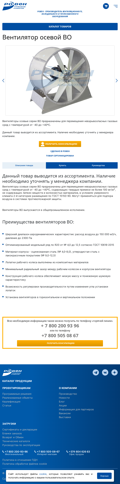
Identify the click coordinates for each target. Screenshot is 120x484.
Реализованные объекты (17, 397)
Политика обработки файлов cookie (24, 463)
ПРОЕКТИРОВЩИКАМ (16, 388)
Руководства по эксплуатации (21, 445)
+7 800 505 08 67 (60, 335)
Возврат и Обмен (12, 437)
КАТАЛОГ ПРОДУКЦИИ (17, 381)
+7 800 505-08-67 (48, 451)
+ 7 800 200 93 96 (60, 325)
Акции (63, 405)
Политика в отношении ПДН (20, 459)
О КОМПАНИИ (68, 388)
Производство (68, 393)
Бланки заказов (12, 433)
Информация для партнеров (76, 409)
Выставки (65, 417)
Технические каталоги (16, 441)
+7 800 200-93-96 (16, 451)
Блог (62, 401)
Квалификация (11, 401)
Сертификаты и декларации (19, 429)
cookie (43, 473)
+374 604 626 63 (79, 451)
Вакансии (65, 413)
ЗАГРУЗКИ (9, 423)
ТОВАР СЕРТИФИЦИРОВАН (60, 155)
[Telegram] (96, 372)
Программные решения (16, 393)
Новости (64, 397)
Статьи (6, 405)
